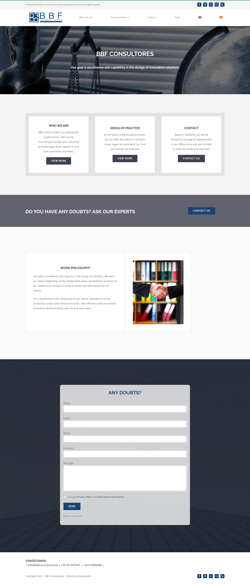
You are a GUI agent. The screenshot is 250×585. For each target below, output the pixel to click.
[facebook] (199, 5)
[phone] (222, 5)
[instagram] (205, 5)
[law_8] (158, 261)
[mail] (217, 5)
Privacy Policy (84, 496)
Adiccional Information (111, 496)
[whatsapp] (211, 5)
